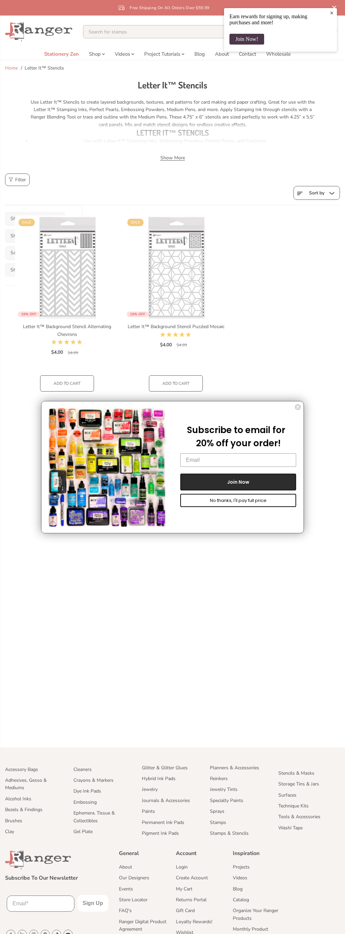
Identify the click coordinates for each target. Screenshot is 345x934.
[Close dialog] (297, 407)
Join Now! (247, 39)
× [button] (332, 13)
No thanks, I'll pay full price (238, 500)
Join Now (238, 482)
